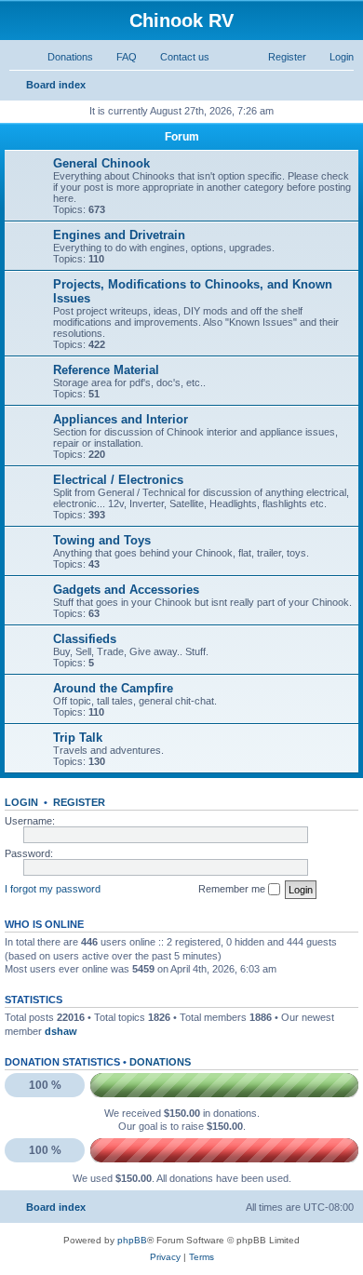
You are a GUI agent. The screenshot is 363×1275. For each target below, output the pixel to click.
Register (79, 802)
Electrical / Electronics (118, 480)
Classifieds (84, 639)
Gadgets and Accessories (126, 590)
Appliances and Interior (120, 419)
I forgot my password (53, 888)
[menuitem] (62, 57)
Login (21, 802)
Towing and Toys (102, 540)
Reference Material (106, 370)
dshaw (61, 1031)
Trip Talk (77, 738)
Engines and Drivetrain (119, 235)
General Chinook (101, 163)
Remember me (233, 888)
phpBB (132, 1240)
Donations (160, 1061)
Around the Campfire (113, 688)
